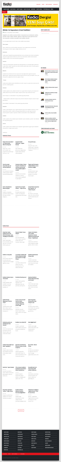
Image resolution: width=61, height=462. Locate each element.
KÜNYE (43, 4)
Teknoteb (40, 457)
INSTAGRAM (22, 453)
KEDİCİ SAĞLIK (39, 9)
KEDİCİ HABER (6, 9)
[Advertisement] (21, 215)
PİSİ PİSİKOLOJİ (46, 9)
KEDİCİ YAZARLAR (49, 4)
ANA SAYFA (38, 4)
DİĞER (52, 9)
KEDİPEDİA (33, 9)
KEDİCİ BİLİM (13, 9)
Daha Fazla (21, 410)
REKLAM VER (55, 4)
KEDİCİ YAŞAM (20, 9)
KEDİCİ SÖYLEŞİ (27, 9)
